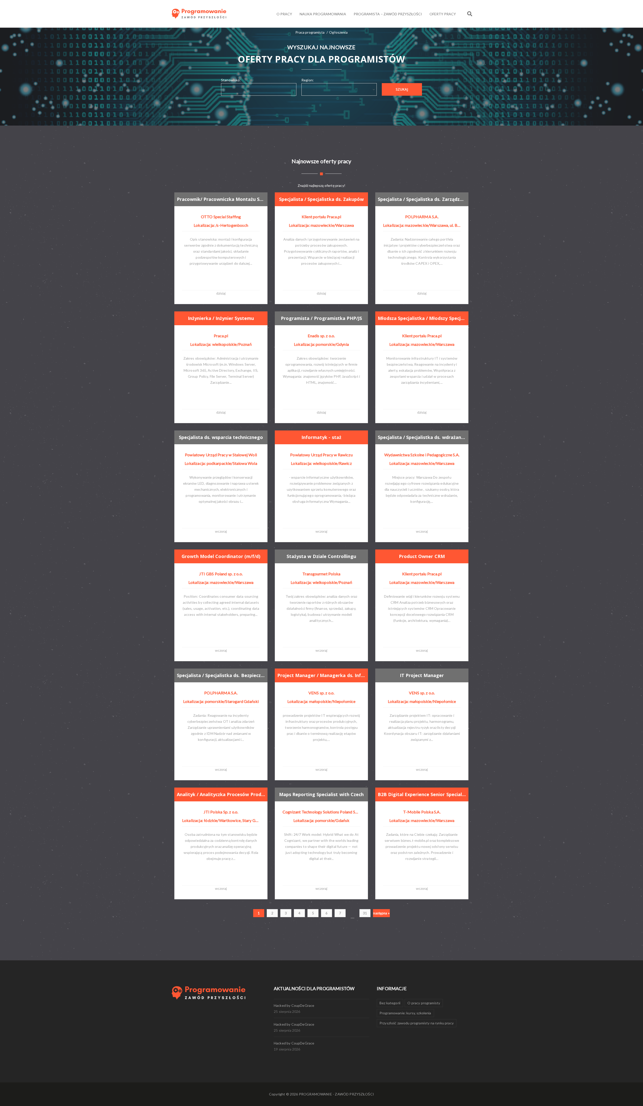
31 (365, 913)
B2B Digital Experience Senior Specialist (422, 794)
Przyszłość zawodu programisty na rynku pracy (417, 1023)
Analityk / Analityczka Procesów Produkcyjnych (221, 794)
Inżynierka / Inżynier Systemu (221, 318)
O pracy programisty (423, 1003)
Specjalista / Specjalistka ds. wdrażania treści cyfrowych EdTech (422, 437)
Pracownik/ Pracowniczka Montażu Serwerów (221, 199)
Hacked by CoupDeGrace (294, 1005)
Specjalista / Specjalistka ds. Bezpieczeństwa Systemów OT (221, 675)
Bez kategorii (390, 1003)
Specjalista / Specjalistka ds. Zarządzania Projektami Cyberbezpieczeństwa (422, 199)
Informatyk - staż (321, 437)
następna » (381, 913)
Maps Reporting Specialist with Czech (321, 794)
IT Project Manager (422, 675)
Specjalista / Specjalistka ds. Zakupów (321, 199)
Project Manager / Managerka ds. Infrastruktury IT (321, 675)
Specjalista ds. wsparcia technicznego (221, 437)
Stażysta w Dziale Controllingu (321, 556)
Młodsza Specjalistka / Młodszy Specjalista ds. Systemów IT (422, 318)
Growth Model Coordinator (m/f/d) (221, 556)
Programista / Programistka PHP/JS (321, 318)
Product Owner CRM (422, 556)
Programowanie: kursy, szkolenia (405, 1013)
